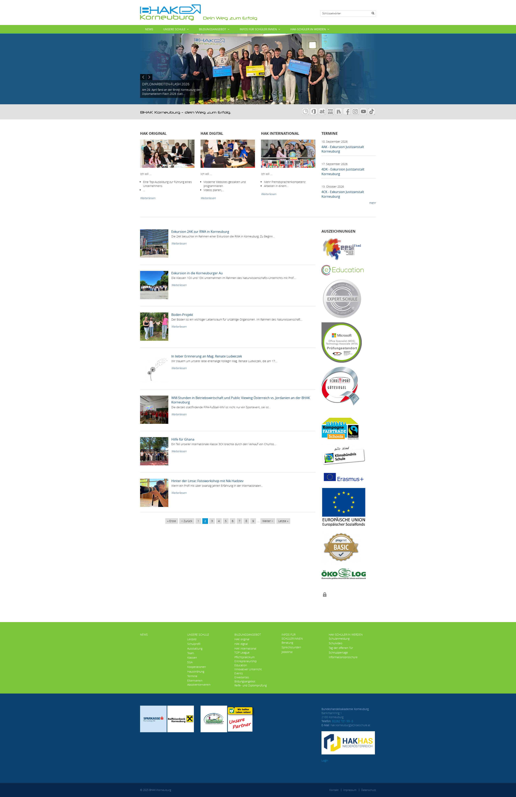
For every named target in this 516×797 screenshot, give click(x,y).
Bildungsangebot (212, 29)
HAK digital (241, 644)
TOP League (242, 652)
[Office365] (315, 111)
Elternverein (194, 680)
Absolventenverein (198, 684)
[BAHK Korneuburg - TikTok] (372, 111)
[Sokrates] (331, 111)
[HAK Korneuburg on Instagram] (355, 111)
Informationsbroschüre (343, 657)
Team (190, 653)
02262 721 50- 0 (342, 721)
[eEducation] (342, 270)
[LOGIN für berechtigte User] (324, 594)
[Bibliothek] (339, 111)
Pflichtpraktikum (244, 657)
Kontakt (333, 790)
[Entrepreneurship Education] (341, 249)
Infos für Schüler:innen (258, 29)
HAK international (245, 648)
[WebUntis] (306, 111)
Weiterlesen (147, 198)
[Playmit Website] (341, 547)
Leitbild (191, 639)
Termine (192, 676)
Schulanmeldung (339, 638)
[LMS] (322, 111)
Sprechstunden (291, 647)
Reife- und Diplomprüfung (250, 685)
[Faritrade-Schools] (340, 428)
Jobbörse (287, 652)
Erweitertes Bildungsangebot (244, 679)
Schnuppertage (338, 652)
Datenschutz (368, 790)
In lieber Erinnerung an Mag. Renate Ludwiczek (206, 356)
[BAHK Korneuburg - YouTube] (364, 111)
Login (324, 760)
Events (238, 673)
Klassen (192, 657)
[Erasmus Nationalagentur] (343, 476)
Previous (143, 77)
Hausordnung (195, 671)
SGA (189, 662)
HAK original (241, 639)
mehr (372, 203)
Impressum (349, 790)
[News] (198, 12)
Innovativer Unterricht (248, 669)
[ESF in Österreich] (343, 507)
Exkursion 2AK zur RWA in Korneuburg (200, 231)
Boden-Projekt (182, 314)
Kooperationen (196, 667)
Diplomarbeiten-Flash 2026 (165, 84)
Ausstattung (194, 648)
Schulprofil (193, 644)
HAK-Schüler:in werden (308, 29)
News (149, 29)
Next (149, 77)
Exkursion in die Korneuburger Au (197, 273)
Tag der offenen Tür (341, 648)
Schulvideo (335, 643)
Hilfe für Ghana (182, 439)
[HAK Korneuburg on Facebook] (348, 111)
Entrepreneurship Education (245, 663)
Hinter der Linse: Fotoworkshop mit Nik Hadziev (207, 481)
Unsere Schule (174, 29)
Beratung (287, 642)
